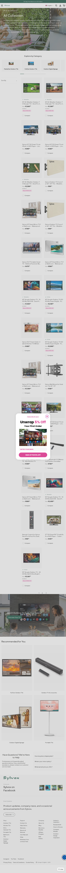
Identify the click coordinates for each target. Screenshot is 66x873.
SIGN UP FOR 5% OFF (33, 455)
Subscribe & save (33, 417)
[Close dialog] (47, 416)
